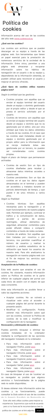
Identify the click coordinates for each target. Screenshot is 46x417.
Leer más (23, 414)
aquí (33, 347)
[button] (40, 9)
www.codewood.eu (23, 38)
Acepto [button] (39, 411)
